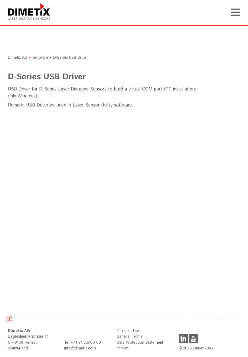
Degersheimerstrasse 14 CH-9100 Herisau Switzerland (28, 339)
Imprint (122, 348)
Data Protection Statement (139, 343)
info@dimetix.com (80, 348)
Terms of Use (127, 331)
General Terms (129, 336)
